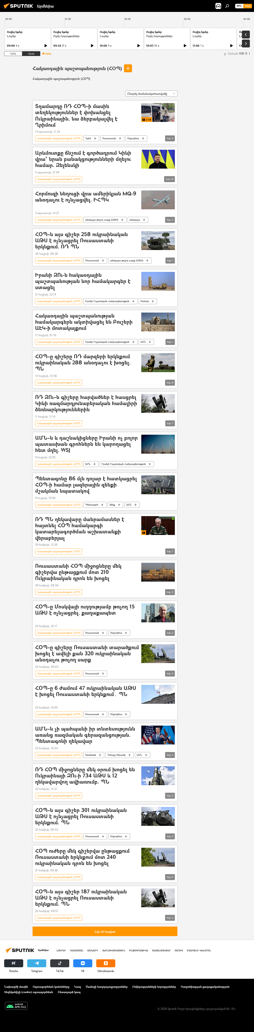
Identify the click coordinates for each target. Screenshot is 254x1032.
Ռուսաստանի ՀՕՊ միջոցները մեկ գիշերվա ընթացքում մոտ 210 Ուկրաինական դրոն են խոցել (78, 572)
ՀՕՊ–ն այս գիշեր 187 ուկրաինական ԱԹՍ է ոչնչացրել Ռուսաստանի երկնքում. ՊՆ (81, 897)
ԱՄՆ (143, 342)
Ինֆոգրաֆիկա (138, 950)
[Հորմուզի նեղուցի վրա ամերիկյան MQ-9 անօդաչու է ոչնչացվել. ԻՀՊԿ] (158, 199)
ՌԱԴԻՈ (179, 950)
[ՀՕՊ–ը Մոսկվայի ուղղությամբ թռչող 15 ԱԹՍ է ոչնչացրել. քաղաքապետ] (158, 612)
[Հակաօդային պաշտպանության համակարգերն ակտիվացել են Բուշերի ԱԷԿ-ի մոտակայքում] (158, 322)
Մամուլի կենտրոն (199, 950)
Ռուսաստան (109, 138)
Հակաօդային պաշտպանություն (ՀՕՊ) (77, 68)
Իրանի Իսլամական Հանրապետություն (107, 301)
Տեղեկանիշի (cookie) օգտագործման (28, 992)
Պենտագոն (91, 504)
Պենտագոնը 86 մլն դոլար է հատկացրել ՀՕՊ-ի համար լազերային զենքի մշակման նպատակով (86, 484)
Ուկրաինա (133, 138)
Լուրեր (11, 36)
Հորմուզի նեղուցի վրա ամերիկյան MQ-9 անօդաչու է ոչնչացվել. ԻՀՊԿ (85, 196)
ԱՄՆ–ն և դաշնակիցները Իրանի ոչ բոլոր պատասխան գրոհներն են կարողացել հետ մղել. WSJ (86, 444)
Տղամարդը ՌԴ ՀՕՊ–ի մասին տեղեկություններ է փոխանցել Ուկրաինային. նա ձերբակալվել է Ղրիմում (76, 115)
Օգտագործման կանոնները (51, 987)
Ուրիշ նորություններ (66, 36)
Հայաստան (76, 950)
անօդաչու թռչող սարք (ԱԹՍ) (101, 219)
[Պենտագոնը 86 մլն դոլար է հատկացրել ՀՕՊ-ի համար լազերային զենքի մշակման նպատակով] (158, 484)
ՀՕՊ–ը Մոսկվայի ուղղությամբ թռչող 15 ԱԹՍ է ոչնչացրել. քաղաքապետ (85, 609)
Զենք (112, 504)
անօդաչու (134, 219)
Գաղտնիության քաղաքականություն (205, 987)
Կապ (77, 987)
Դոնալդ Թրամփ (116, 755)
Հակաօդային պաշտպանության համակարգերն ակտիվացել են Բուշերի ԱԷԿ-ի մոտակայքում (84, 322)
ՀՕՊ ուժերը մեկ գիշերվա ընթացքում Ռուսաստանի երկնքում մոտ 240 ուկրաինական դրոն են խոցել (82, 857)
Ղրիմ (88, 138)
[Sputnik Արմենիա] (19, 9)
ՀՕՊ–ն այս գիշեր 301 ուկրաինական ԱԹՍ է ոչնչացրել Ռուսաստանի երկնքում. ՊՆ (81, 816)
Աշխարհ (92, 950)
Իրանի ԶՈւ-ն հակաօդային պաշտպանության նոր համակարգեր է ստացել (82, 281)
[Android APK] (16, 1006)
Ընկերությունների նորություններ (154, 987)
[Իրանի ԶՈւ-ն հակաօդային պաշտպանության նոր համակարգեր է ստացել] (158, 281)
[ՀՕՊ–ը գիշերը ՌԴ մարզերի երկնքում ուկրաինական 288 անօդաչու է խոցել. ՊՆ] (158, 362)
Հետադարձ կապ (69, 992)
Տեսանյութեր (161, 950)
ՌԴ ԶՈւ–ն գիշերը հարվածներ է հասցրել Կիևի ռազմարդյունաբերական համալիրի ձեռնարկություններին (86, 403)
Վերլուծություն (113, 950)
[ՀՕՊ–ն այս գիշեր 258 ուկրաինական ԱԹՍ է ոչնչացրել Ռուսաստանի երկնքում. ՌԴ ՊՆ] (158, 240)
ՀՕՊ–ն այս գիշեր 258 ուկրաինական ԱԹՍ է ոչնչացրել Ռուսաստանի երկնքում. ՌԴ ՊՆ (81, 240)
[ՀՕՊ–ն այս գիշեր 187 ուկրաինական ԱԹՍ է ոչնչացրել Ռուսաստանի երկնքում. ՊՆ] (158, 897)
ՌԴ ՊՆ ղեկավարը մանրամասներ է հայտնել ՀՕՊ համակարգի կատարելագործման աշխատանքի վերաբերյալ (79, 528)
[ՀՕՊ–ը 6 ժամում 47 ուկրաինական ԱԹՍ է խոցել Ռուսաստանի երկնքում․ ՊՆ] (158, 694)
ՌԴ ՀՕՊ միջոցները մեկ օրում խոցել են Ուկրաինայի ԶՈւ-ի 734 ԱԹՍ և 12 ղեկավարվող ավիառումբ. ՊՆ (85, 775)
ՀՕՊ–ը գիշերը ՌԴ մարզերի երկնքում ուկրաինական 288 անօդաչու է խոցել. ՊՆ (83, 362)
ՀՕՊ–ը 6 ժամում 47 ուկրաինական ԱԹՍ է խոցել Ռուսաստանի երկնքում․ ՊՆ (85, 691)
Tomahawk (90, 755)
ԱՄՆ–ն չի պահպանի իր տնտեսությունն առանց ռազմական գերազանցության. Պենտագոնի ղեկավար (85, 735)
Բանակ (144, 301)
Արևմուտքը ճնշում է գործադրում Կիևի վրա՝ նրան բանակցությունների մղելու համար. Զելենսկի (83, 159)
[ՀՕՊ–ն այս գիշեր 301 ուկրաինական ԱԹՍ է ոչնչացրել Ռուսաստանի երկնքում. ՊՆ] (158, 816)
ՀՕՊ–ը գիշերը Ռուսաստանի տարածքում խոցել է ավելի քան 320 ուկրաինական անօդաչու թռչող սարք (87, 653)
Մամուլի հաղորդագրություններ (107, 987)
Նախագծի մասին (16, 987)
